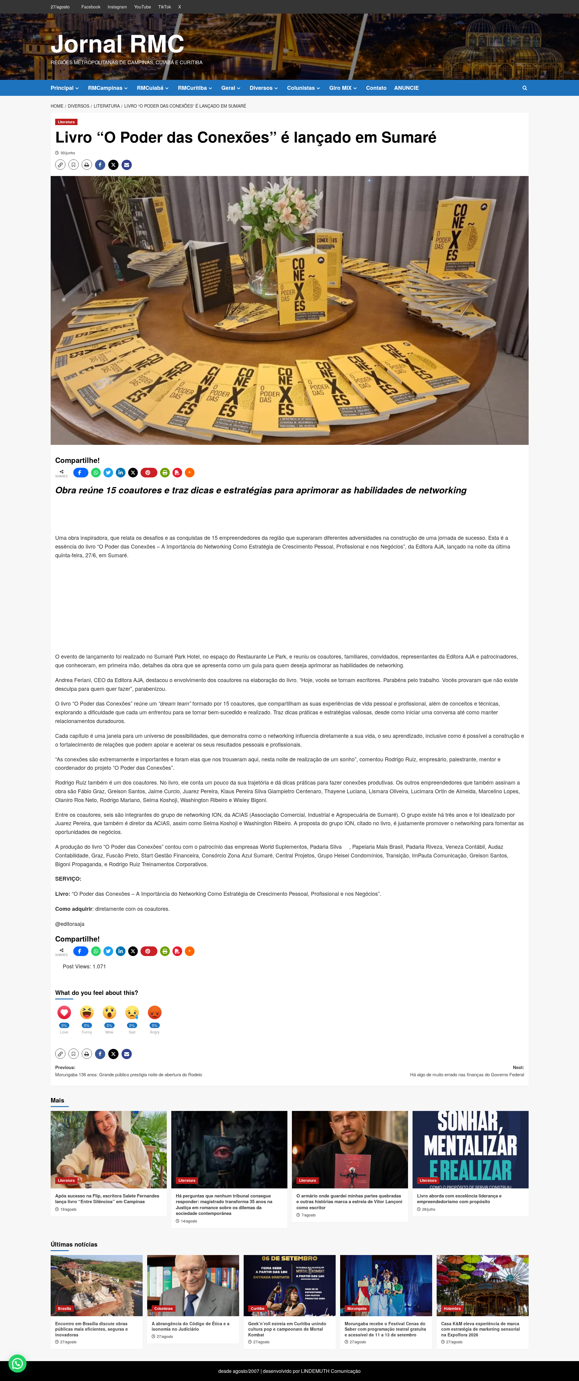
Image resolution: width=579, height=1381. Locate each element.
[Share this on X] (133, 472)
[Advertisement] (201, 515)
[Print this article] (165, 472)
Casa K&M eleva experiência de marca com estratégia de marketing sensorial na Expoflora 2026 (480, 1328)
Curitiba (257, 1308)
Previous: (129, 1070)
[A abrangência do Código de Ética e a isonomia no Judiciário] (193, 1285)
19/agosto (68, 1209)
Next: (467, 1070)
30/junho (68, 152)
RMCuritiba (192, 88)
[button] (525, 88)
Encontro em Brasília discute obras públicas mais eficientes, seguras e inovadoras (91, 1328)
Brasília (64, 1308)
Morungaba (357, 1308)
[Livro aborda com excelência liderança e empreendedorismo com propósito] (471, 1149)
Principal (62, 88)
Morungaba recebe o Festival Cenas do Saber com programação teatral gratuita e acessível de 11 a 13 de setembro (385, 1328)
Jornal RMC (118, 42)
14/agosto (189, 1220)
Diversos (261, 88)
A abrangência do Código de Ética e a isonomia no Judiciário (190, 1326)
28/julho (428, 1209)
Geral (228, 88)
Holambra (452, 1308)
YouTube (142, 7)
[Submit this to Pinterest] (149, 472)
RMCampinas (105, 88)
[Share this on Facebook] (80, 472)
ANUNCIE (406, 88)
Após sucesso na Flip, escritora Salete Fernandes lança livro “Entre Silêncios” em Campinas (107, 1198)
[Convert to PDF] (177, 472)
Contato (376, 88)
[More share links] (190, 472)
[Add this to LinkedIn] (120, 472)
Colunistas (301, 88)
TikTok (164, 7)
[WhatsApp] (96, 472)
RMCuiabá (150, 88)
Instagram (117, 7)
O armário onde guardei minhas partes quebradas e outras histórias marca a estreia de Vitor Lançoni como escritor (349, 1201)
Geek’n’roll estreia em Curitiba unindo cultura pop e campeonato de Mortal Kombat (287, 1328)
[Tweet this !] (108, 472)
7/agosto (309, 1214)
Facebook (90, 7)
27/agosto (68, 1341)
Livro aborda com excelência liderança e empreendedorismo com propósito (459, 1198)
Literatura (66, 121)
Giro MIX (340, 88)
